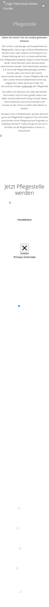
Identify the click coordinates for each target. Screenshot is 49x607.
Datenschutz (34, 206)
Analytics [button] (24, 545)
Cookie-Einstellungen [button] (16, 242)
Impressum (14, 206)
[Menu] (43, 6)
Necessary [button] (24, 302)
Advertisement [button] (24, 565)
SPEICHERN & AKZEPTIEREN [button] (24, 605)
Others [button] (24, 588)
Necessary (26, 306)
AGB (24, 206)
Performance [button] (24, 525)
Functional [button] (24, 505)
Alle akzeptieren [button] (35, 242)
